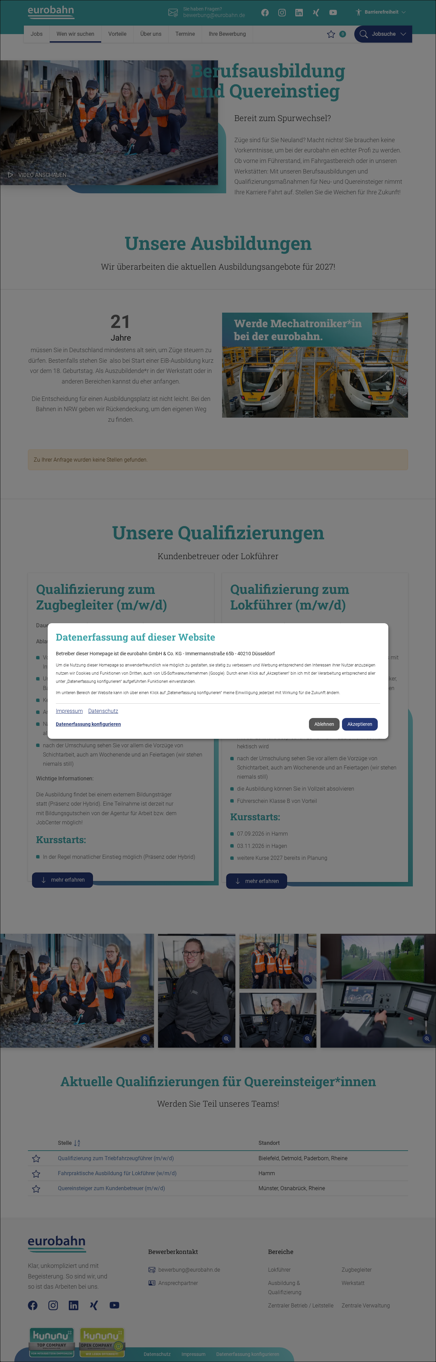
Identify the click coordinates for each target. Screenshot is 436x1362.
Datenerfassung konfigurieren (88, 724)
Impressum (69, 711)
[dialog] (218, 681)
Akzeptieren (359, 724)
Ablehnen (324, 724)
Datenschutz (103, 711)
